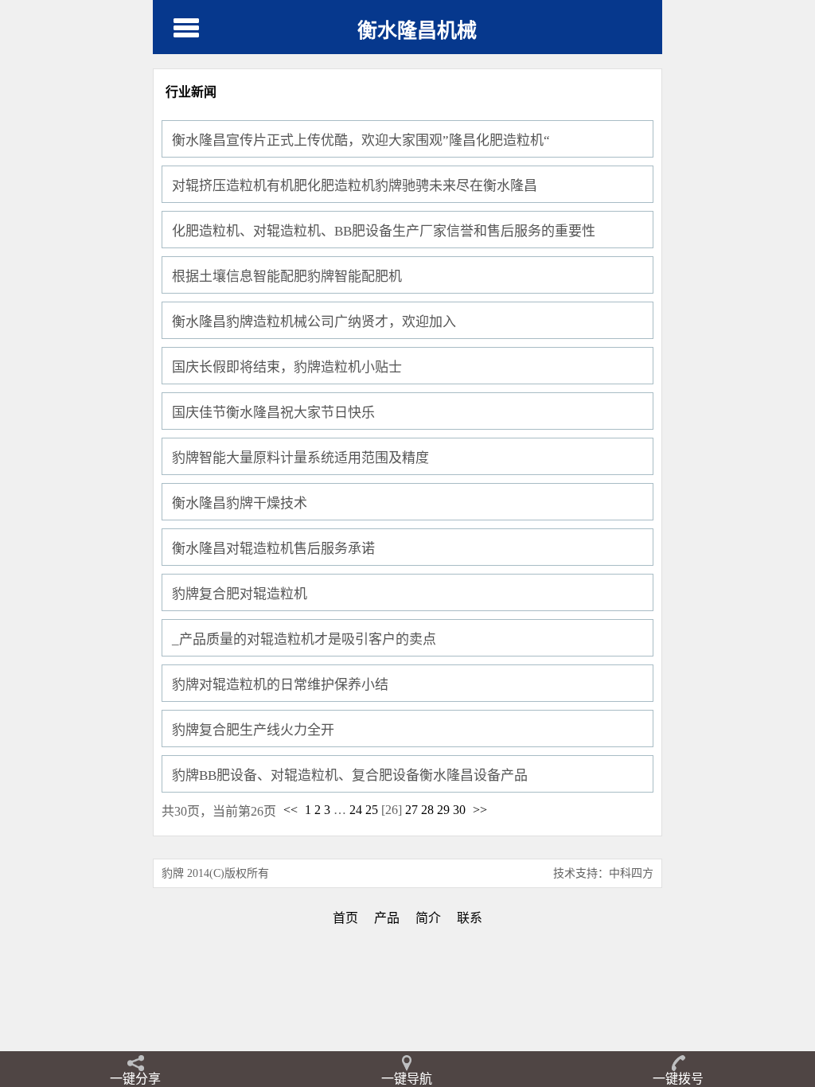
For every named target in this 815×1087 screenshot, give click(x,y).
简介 (428, 918)
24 (355, 809)
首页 (345, 918)
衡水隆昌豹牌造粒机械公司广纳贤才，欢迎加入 (314, 321)
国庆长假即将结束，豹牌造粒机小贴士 (287, 367)
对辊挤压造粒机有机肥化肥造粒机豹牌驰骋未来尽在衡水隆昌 (354, 185)
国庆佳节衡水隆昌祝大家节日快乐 (273, 412)
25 (371, 809)
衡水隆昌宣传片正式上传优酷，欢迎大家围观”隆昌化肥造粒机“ (361, 140)
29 (443, 809)
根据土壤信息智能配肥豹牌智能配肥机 (287, 276)
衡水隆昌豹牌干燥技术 (239, 503)
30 (459, 809)
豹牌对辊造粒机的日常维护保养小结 (280, 684)
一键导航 (406, 1078)
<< (290, 809)
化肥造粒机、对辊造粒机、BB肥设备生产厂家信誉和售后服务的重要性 (383, 231)
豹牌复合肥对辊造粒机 (239, 594)
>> (480, 809)
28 (427, 809)
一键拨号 (678, 1078)
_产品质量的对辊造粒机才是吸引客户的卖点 (304, 639)
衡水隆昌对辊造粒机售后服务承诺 (273, 548)
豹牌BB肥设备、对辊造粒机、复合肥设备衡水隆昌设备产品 (350, 775)
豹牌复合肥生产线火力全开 (253, 730)
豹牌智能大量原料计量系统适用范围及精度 (300, 458)
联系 (469, 918)
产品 (387, 918)
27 (411, 809)
